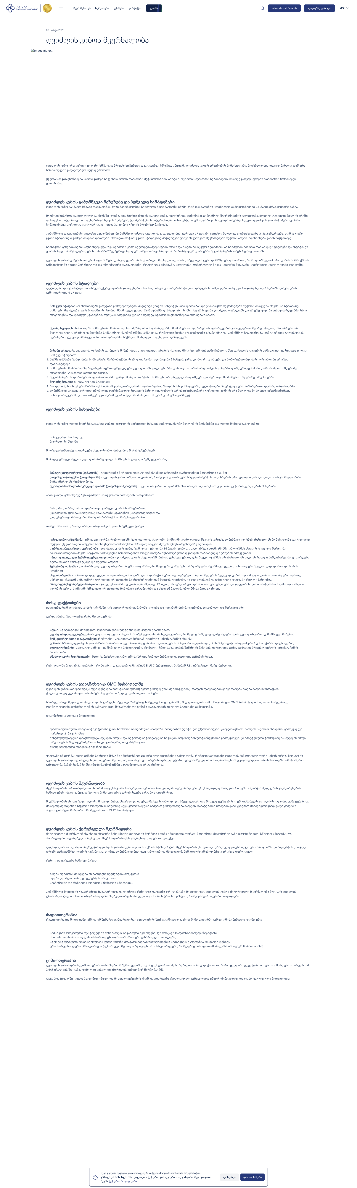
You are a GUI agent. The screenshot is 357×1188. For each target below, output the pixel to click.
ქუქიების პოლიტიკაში (123, 1181)
